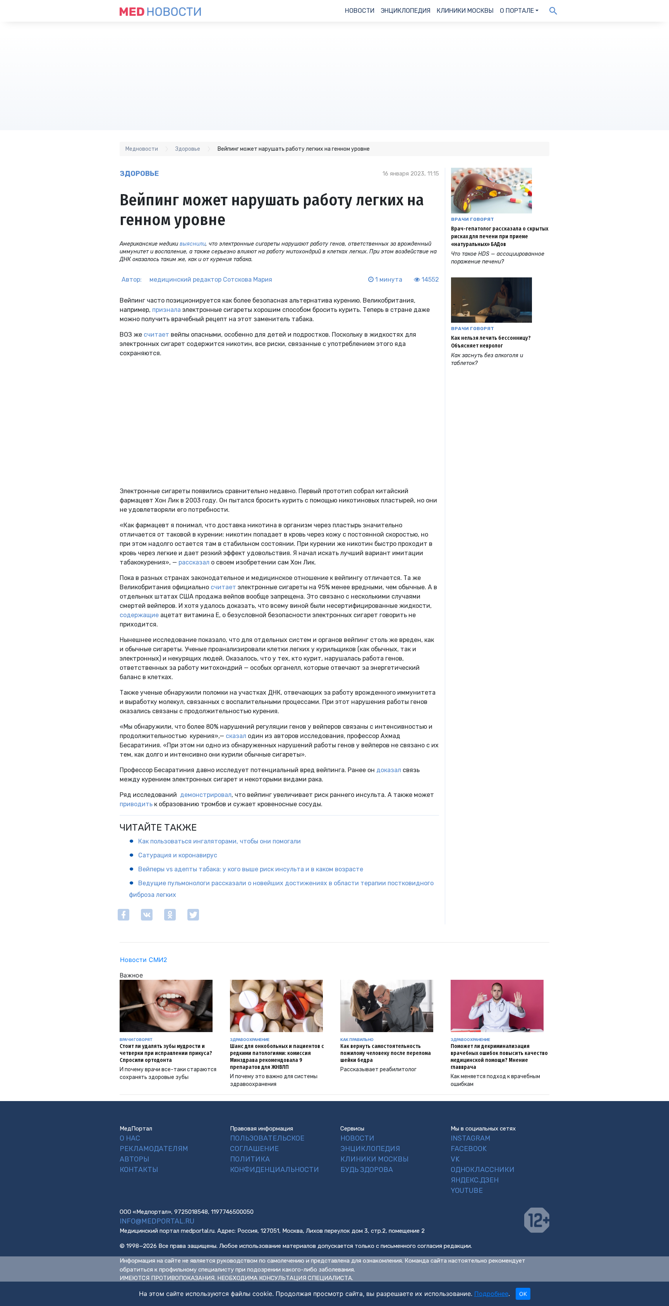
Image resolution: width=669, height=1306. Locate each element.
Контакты (139, 1169)
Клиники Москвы (465, 10)
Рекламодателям (154, 1148)
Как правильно (357, 1039)
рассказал (193, 562)
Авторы (134, 1159)
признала (166, 309)
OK (523, 1294)
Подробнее (491, 1293)
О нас (130, 1138)
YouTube (467, 1190)
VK (455, 1159)
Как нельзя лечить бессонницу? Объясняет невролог (491, 342)
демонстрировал (206, 794)
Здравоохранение (249, 1039)
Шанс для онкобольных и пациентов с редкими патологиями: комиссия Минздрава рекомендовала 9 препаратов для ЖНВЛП (277, 1056)
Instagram (471, 1138)
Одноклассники (483, 1169)
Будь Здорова (366, 1169)
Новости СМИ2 (143, 960)
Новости (359, 10)
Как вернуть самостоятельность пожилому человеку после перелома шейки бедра (385, 1053)
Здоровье (139, 173)
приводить (136, 804)
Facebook (469, 1148)
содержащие (139, 615)
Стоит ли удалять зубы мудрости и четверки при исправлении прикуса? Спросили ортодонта (166, 1053)
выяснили (193, 244)
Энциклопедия (406, 10)
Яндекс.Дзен (475, 1180)
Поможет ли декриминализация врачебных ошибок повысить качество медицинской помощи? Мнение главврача (499, 1056)
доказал (388, 770)
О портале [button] (517, 10)
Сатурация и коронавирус (177, 855)
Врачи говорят (472, 219)
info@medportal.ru (157, 1221)
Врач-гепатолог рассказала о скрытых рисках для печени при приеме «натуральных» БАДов (499, 236)
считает (156, 334)
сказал (236, 736)
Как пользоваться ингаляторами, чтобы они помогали (219, 841)
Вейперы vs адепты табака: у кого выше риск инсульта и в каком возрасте (250, 869)
